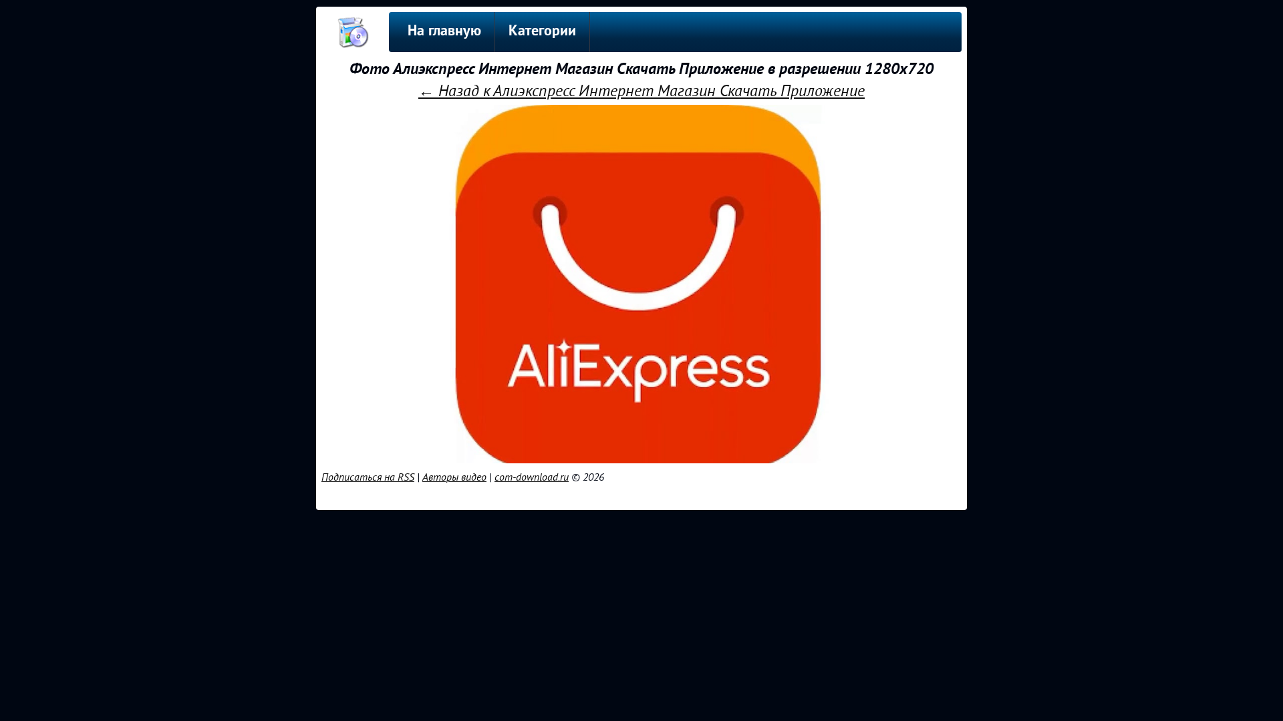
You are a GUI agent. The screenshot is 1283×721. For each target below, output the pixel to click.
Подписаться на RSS (367, 477)
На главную (444, 32)
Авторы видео (454, 477)
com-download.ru (531, 477)
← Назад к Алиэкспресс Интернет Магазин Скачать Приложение (641, 91)
